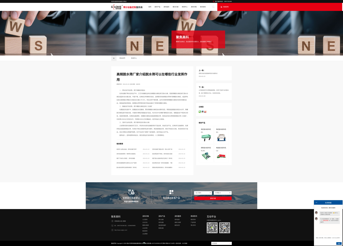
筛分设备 (161, 219)
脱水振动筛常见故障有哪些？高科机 (127, 167)
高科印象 (145, 216)
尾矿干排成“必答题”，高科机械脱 (126, 158)
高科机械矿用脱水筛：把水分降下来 (162, 149)
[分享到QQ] (203, 112)
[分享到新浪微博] (205, 112)
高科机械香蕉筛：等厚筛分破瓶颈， (127, 154)
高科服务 (178, 216)
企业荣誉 (144, 233)
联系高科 (203, 7)
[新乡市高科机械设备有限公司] (117, 7)
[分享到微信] (200, 112)
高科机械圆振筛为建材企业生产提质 (127, 163)
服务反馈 (177, 225)
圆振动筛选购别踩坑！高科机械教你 (162, 167)
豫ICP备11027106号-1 (169, 243)
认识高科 (144, 219)
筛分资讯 (193, 225)
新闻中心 (134, 58)
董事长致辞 (145, 225)
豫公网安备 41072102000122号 (154, 243)
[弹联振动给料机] (206, 159)
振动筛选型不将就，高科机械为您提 (162, 154)
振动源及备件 (162, 225)
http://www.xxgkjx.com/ (120, 230)
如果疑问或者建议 (131, 198)
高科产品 (162, 216)
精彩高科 (193, 219)
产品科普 (193, 222)
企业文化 (144, 222)
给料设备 (161, 222)
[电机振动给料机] (206, 141)
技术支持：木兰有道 (181, 243)
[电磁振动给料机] (221, 159)
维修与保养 (178, 222)
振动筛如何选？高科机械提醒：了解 (162, 163)
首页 (149, 7)
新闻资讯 (194, 216)
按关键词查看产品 (171, 198)
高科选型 (177, 219)
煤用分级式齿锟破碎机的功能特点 (208, 73)
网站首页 (122, 58)
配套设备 (161, 228)
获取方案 (213, 198)
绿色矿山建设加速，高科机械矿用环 (127, 149)
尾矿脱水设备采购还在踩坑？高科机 (162, 158)
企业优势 (144, 228)
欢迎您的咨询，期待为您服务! (328, 208)
